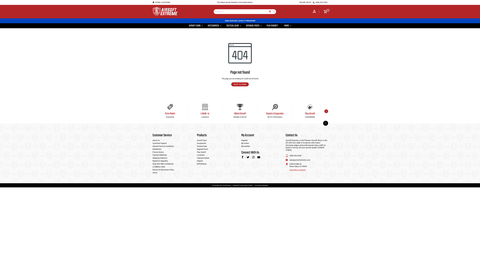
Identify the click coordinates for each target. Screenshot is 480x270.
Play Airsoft (201, 152)
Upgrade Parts (202, 149)
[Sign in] (314, 11)
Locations (201, 155)
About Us (156, 140)
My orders (245, 143)
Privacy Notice (158, 152)
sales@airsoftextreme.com (299, 160)
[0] (325, 12)
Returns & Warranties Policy (163, 170)
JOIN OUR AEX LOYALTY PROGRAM (240, 21)
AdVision (250, 185)
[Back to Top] (325, 123)
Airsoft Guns (202, 140)
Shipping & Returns (159, 158)
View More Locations (297, 170)
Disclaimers (156, 149)
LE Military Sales (158, 167)
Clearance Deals (203, 158)
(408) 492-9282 (295, 156)
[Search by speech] (270, 12)
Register (244, 140)
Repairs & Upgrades (160, 161)
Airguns (200, 161)
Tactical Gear (202, 146)
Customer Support (159, 143)
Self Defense (201, 164)
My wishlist (245, 146)
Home (154, 173)
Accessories (201, 143)
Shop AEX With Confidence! (163, 164)
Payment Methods (159, 155)
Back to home (240, 84)
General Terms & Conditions (163, 146)
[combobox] (243, 12)
